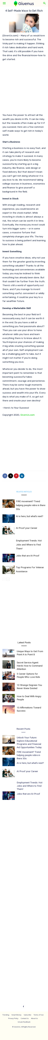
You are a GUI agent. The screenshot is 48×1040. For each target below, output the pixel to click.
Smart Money (16, 1015)
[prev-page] (4, 579)
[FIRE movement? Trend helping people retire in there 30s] (8, 503)
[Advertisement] (24, 88)
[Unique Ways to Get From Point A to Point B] (8, 653)
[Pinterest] (16, 475)
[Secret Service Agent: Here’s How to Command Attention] (8, 664)
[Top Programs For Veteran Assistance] (8, 570)
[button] (4, 3)
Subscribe (27, 1015)
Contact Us (25, 1018)
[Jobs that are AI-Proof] (8, 558)
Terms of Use (39, 1015)
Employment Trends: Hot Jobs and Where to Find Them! (29, 544)
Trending (5, 1015)
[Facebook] (4, 475)
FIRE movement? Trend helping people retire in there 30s (30, 505)
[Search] (44, 3)
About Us (34, 1018)
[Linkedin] (21, 475)
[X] (10, 475)
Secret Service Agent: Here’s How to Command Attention (29, 665)
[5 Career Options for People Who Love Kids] (8, 675)
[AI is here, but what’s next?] (8, 518)
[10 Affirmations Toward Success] (8, 709)
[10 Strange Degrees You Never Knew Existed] (8, 687)
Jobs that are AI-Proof (27, 555)
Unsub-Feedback (24, 1022)
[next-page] (7, 579)
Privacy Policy (13, 1018)
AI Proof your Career (26, 528)
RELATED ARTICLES (24, 492)
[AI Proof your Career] (8, 530)
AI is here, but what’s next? (29, 516)
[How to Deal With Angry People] (8, 698)
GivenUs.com (27, 414)
